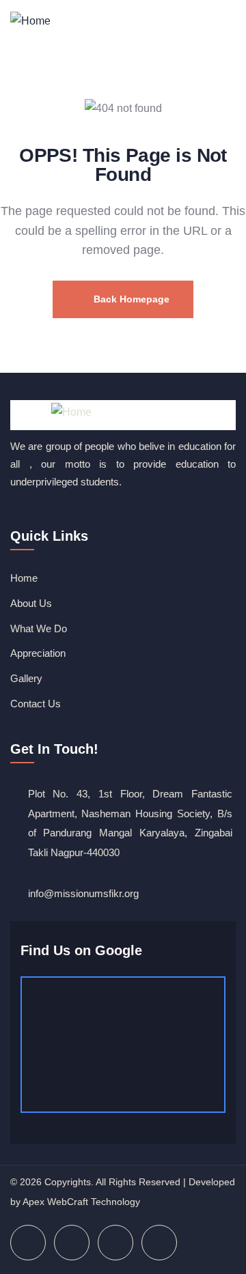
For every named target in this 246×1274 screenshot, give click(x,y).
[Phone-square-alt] (159, 1242)
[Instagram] (72, 1242)
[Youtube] (115, 1242)
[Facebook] (28, 1242)
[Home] (30, 22)
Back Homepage (130, 299)
